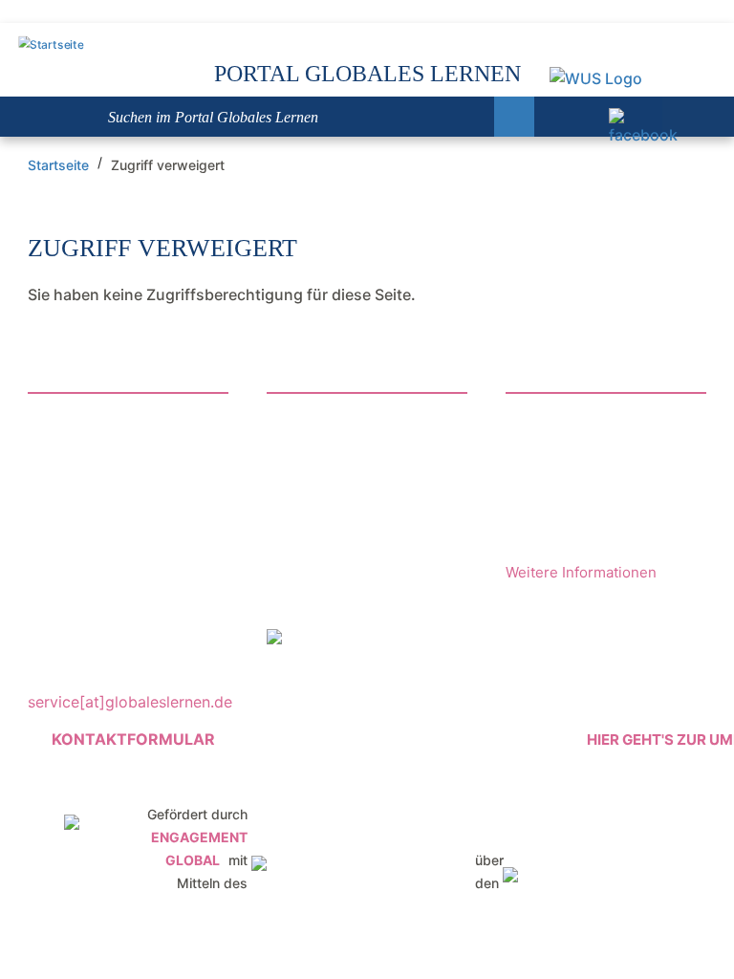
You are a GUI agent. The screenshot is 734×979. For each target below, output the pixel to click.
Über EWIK (312, 466)
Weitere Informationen (581, 572)
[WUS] (594, 78)
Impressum (308, 564)
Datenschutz (312, 596)
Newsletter (306, 434)
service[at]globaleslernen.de (130, 701)
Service (293, 499)
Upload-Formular (332, 531)
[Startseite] (50, 45)
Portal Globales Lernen (367, 73)
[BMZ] (361, 852)
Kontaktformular (133, 739)
